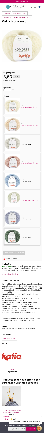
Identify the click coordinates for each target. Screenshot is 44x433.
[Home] (17, 8)
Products (6, 13)
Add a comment (9, 338)
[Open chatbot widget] (39, 428)
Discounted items (19, 13)
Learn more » (33, 425)
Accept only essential (17, 429)
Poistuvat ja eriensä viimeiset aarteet (17, 17)
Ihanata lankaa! (22, 1)
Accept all (31, 429)
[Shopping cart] (34, 7)
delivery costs (25, 76)
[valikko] (3, 7)
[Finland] (40, 7)
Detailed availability (10, 274)
